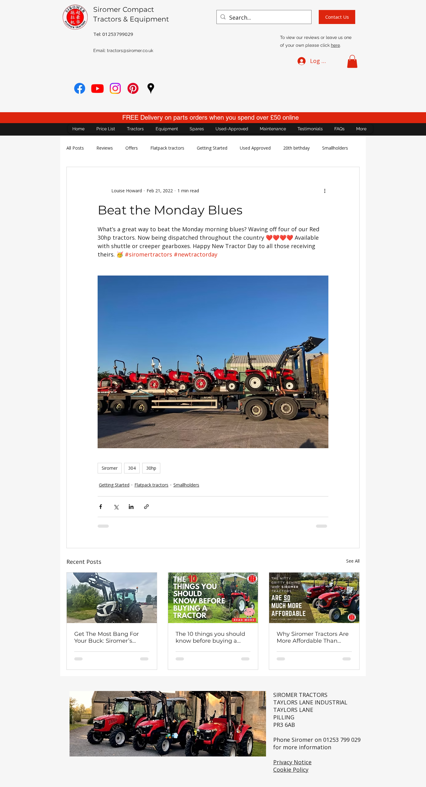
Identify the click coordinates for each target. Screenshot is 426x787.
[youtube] (97, 88)
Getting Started (212, 148)
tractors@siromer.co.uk (130, 50)
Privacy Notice (292, 762)
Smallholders (335, 148)
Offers (131, 148)
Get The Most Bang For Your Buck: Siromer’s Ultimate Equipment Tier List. (109, 637)
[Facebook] (79, 88)
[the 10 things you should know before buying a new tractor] (213, 598)
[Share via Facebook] (101, 507)
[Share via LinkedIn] (131, 507)
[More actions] (324, 190)
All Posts (75, 148)
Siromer (110, 468)
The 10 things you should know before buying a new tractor (210, 637)
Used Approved (255, 148)
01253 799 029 (342, 739)
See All (353, 561)
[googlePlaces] (150, 88)
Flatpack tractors (167, 148)
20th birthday (296, 148)
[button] (352, 61)
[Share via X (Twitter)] (116, 507)
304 (132, 468)
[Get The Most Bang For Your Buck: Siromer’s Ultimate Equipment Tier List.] (112, 598)
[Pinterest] (133, 88)
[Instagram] (115, 88)
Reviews (104, 148)
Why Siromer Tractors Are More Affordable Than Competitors (313, 637)
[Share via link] (146, 507)
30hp (151, 468)
